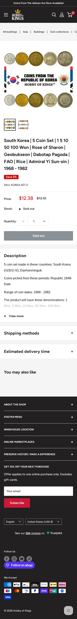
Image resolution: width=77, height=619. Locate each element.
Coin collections (59, 31)
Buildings (39, 31)
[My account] (62, 15)
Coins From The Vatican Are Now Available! (38, 3)
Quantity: (10, 221)
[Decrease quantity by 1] (23, 221)
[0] (69, 14)
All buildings (10, 31)
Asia (25, 31)
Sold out (38, 236)
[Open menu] (6, 14)
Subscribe (17, 503)
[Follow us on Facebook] (6, 559)
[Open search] (54, 15)
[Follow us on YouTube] (21, 559)
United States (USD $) (40, 521)
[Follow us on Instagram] (14, 559)
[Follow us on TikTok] (29, 559)
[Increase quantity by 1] (44, 221)
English (10, 521)
